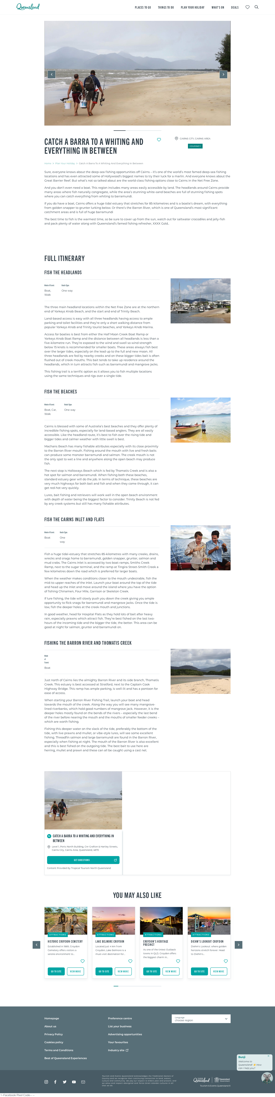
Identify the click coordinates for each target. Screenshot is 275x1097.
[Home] (28, 9)
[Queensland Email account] (83, 1082)
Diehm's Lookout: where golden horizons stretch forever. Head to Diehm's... (208, 950)
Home (47, 163)
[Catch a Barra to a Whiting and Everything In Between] (137, 73)
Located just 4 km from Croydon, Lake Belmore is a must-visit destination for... (110, 950)
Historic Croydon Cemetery (65, 941)
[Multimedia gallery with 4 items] (137, 76)
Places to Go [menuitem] (143, 7)
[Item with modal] (137, 73)
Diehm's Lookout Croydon (207, 941)
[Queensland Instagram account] (46, 1082)
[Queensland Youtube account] (74, 1082)
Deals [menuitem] (235, 7)
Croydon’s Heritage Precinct (155, 943)
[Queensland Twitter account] (65, 1082)
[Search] (256, 6)
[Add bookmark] (158, 139)
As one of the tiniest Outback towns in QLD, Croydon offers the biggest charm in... (159, 953)
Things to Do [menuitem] (166, 7)
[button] (52, 74)
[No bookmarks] (248, 7)
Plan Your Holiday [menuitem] (193, 7)
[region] (137, 198)
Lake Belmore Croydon (109, 941)
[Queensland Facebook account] (55, 1082)
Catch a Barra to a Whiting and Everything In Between (94, 146)
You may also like (137, 895)
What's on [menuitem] (218, 7)
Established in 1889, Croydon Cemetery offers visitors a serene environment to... (64, 950)
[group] (65, 945)
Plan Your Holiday (65, 163)
